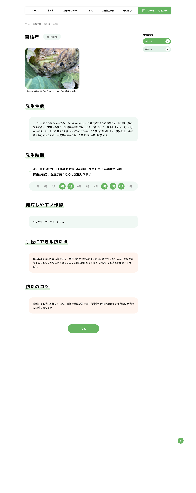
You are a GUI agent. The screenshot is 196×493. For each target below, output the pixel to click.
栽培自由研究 (107, 10)
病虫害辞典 (37, 24)
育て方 (50, 10)
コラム (89, 10)
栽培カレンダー (70, 10)
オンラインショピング (156, 10)
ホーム (35, 10)
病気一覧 (47, 24)
